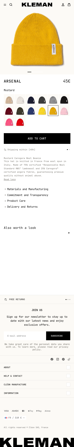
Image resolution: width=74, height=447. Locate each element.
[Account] (63, 4)
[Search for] (11, 4)
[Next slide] (69, 232)
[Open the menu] (5, 4)
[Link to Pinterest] (63, 359)
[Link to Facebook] (52, 359)
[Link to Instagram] (57, 359)
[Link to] (69, 359)
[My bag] (69, 4)
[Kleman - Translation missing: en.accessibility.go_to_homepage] (37, 4)
